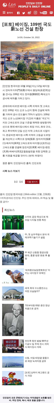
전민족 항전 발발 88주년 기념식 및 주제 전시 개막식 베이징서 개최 (37, 344)
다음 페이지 (32, 182)
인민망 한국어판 (14, 194)
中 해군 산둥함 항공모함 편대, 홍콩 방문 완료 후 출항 (37, 255)
